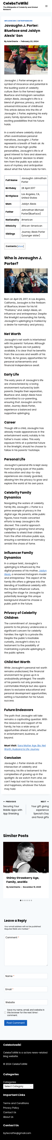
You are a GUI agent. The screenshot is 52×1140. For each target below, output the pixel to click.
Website (10, 1002)
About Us (8, 1117)
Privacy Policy (11, 1107)
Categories (9, 1082)
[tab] (20, 900)
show (20, 246)
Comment (12, 937)
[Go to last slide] (7, 870)
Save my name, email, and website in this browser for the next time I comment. (25, 1013)
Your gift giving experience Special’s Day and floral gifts (40, 809)
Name (9, 976)
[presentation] (26, 857)
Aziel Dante (12, 41)
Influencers (10, 21)
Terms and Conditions (16, 1103)
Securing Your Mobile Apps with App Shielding (12, 807)
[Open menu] (46, 6)
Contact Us (9, 1112)
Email (9, 989)
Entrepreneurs (25, 21)
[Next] (44, 870)
